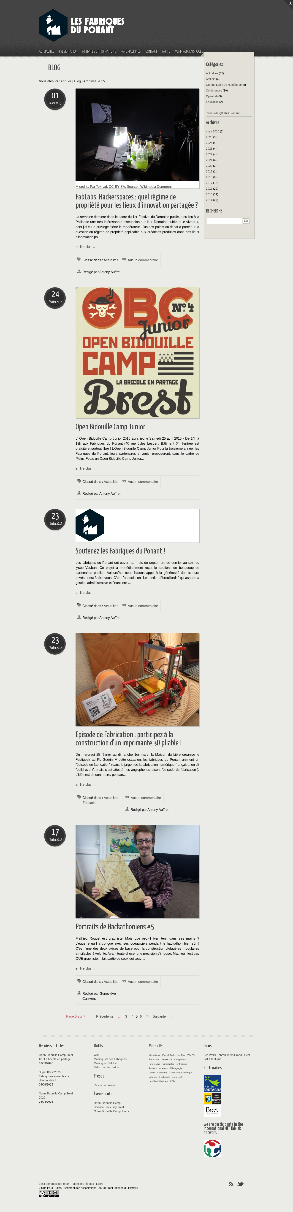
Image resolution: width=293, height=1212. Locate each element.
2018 (209, 177)
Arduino (153, 1068)
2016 (209, 188)
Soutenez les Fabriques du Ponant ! (120, 551)
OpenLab (212, 96)
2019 (209, 171)
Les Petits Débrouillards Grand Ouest (227, 1055)
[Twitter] (240, 1184)
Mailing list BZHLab (106, 1063)
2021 (209, 160)
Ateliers (210, 79)
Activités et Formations (99, 52)
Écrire (99, 1183)
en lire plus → (86, 247)
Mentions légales (83, 1183)
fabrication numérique (181, 1072)
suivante (159, 1016)
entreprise (181, 1064)
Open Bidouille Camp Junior (110, 427)
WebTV (191, 1055)
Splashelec (168, 1064)
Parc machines (131, 52)
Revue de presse (104, 1085)
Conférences (214, 90)
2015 (209, 194)
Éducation (89, 803)
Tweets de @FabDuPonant (222, 113)
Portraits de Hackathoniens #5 (115, 927)
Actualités (46, 52)
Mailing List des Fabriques (110, 1059)
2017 (209, 183)
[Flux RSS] (231, 1184)
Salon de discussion (106, 1067)
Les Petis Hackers (158, 1081)
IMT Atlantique (212, 1059)
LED (172, 1081)
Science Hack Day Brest (109, 1107)
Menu (288, 5)
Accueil (65, 81)
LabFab (153, 1077)
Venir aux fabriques (189, 52)
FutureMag (154, 1064)
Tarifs (166, 52)
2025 (209, 137)
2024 (209, 143)
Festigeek (164, 1077)
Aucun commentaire (143, 260)
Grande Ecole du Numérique (224, 84)
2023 (209, 148)
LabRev (181, 1055)
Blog (77, 81)
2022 (209, 154)
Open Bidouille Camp (107, 1103)
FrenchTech (168, 1055)
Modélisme (154, 1055)
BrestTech (177, 1077)
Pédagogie (176, 1068)
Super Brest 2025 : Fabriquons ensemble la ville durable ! (54, 1076)
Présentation (68, 52)
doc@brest (180, 1059)
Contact (151, 52)
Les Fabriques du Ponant (54, 1183)
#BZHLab (167, 1059)
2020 (209, 165)
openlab (163, 1068)
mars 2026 (212, 131)
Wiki (96, 1055)
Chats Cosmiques (158, 1072)
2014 (209, 200)
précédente (104, 1016)
